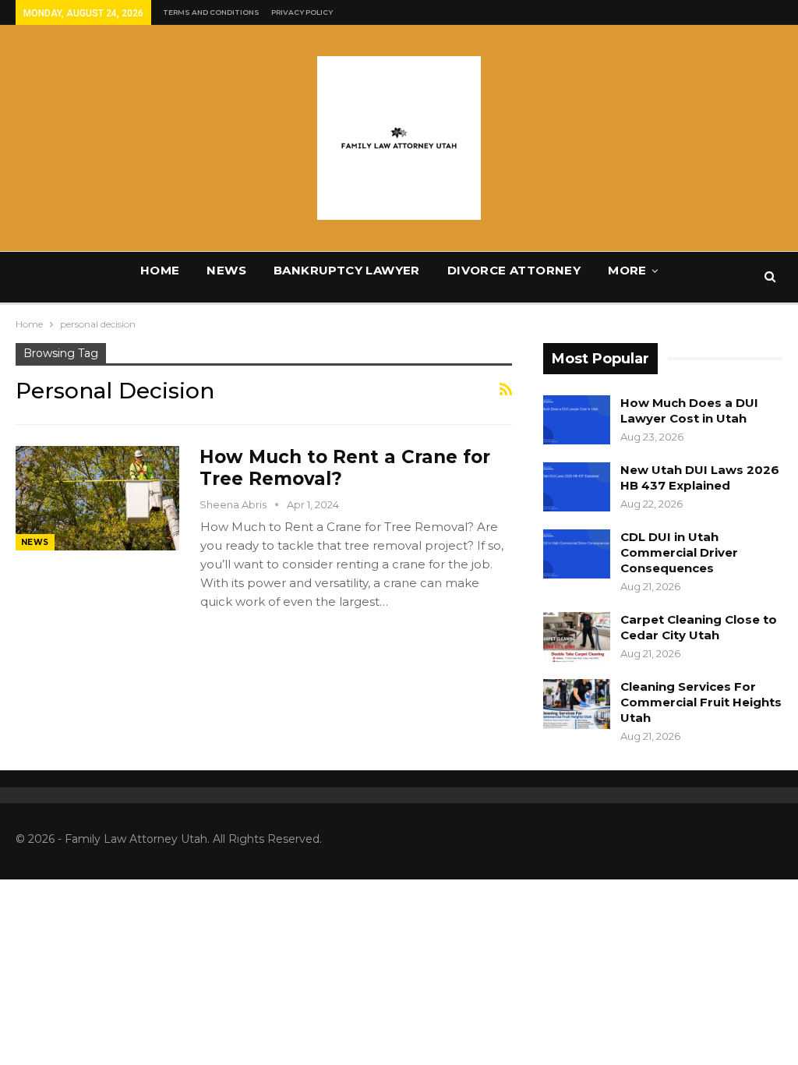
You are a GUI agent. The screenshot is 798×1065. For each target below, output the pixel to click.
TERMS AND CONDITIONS (211, 12)
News (226, 270)
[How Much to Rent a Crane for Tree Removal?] (97, 498)
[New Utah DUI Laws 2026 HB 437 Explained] (576, 487)
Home (160, 270)
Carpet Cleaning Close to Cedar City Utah (698, 627)
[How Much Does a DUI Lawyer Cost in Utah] (576, 420)
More (627, 270)
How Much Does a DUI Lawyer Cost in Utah (689, 410)
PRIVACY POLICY (302, 12)
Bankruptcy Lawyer (347, 270)
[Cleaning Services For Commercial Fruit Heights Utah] (576, 704)
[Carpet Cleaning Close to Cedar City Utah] (576, 637)
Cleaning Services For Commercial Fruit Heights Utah (701, 702)
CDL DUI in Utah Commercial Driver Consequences (679, 552)
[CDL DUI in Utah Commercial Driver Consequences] (576, 554)
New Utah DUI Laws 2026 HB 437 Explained (699, 477)
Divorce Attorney (514, 270)
